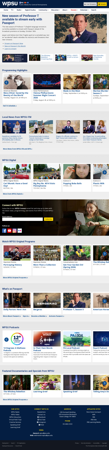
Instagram (14, 231)
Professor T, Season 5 (73, 309)
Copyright (104, 443)
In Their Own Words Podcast (42, 349)
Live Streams (91, 4)
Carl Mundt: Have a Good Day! (15, 184)
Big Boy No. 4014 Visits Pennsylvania (44, 184)
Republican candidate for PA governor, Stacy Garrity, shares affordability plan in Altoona (12, 138)
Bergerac (37, 309)
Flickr (20, 231)
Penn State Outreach (94, 412)
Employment (5, 443)
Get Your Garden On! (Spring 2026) (73, 265)
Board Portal (19, 446)
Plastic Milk (98, 183)
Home (6, 10)
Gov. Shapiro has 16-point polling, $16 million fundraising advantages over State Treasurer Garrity (95, 138)
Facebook (4, 231)
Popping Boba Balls (72, 183)
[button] (14, 58)
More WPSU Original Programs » (15, 277)
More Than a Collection (44, 264)
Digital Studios (30, 10)
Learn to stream (10, 49)
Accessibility (96, 443)
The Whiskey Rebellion (14, 391)
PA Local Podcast (71, 348)
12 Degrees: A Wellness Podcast (14, 349)
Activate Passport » (56, 316)
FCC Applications (21, 443)
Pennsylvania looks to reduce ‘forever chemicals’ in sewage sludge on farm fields (39, 138)
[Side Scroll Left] (6, 82)
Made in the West (71, 91)
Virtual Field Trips (15, 420)
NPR (93, 415)
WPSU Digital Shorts (10, 181)
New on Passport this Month (15, 46)
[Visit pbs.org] (21, 3)
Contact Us (41, 415)
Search (93, 10)
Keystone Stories (9, 262)
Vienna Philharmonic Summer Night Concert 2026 (44, 95)
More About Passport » (12, 316)
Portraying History (12, 264)
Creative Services (15, 422)
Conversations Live (70, 262)
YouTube (9, 231)
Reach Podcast (100, 348)
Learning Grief (40, 391)
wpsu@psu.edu (44, 433)
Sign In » (26, 316)
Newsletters (41, 412)
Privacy (77, 443)
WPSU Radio (15, 412)
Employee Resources (7, 446)
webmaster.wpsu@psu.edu (43, 435)
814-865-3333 (67, 424)
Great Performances (41, 91)
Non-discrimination (86, 443)
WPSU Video (15, 415)
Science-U (67, 181)
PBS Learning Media (94, 422)
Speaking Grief (70, 391)
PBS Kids (94, 420)
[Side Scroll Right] (105, 82)
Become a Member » (39, 316)
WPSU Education (15, 417)
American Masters (10, 91)
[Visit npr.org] (26, 3)
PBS (93, 417)
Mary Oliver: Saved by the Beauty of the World (15, 94)
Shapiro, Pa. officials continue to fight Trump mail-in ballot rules (66, 137)
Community (43, 10)
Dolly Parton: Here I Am (14, 309)
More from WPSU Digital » (13, 194)
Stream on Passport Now (14, 43)
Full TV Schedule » (10, 106)
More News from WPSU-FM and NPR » (17, 149)
